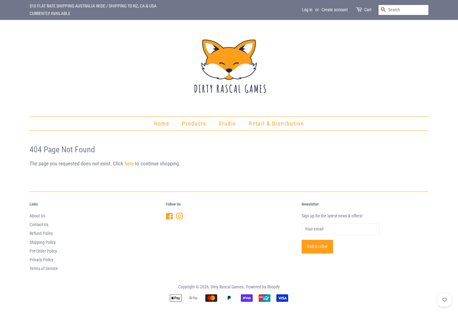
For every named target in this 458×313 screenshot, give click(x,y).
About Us (37, 216)
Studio (227, 123)
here (129, 163)
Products (194, 123)
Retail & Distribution (276, 123)
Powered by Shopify (263, 287)
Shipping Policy (43, 242)
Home (161, 123)
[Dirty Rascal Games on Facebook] (169, 217)
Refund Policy (41, 233)
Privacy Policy (41, 260)
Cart (367, 9)
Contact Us (39, 224)
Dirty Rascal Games (227, 287)
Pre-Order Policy (43, 251)
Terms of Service (44, 268)
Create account (335, 9)
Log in (307, 9)
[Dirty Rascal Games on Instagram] (179, 217)
